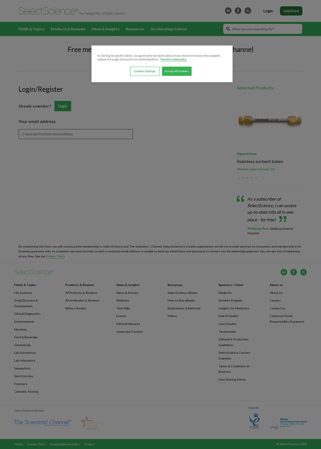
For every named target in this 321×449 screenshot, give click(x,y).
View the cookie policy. (173, 59)
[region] (162, 64)
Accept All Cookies (177, 71)
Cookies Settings (145, 71)
